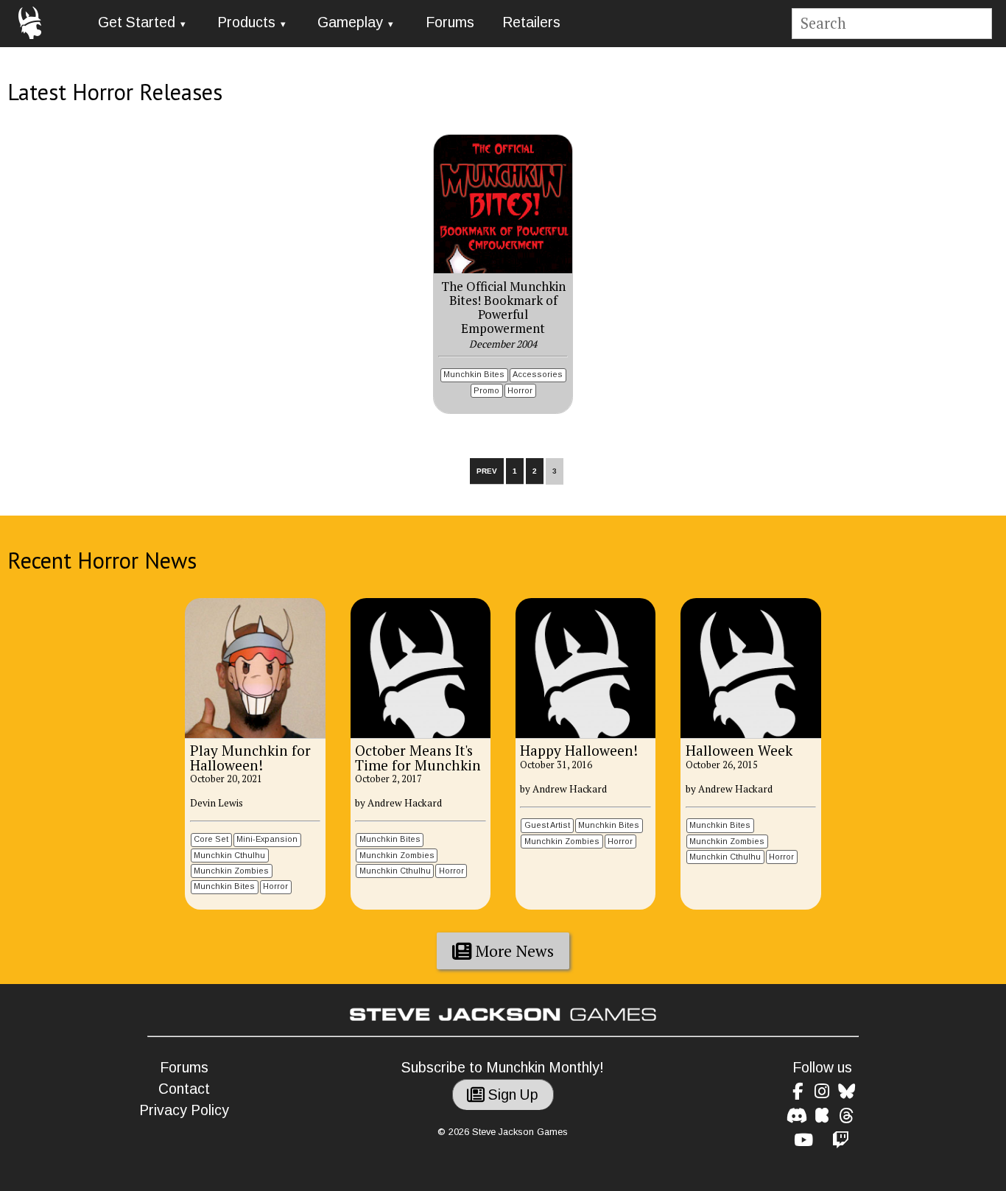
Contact (184, 1089)
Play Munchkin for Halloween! (250, 757)
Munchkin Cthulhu (229, 855)
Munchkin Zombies (231, 870)
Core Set (211, 839)
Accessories (538, 374)
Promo (486, 390)
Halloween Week (739, 750)
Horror (519, 390)
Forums (450, 22)
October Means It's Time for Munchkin (418, 757)
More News (513, 951)
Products (246, 22)
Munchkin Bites (473, 374)
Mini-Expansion (267, 839)
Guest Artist (547, 825)
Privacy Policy (184, 1110)
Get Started (136, 22)
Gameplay (350, 22)
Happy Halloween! (579, 750)
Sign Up (511, 1095)
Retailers (531, 22)
